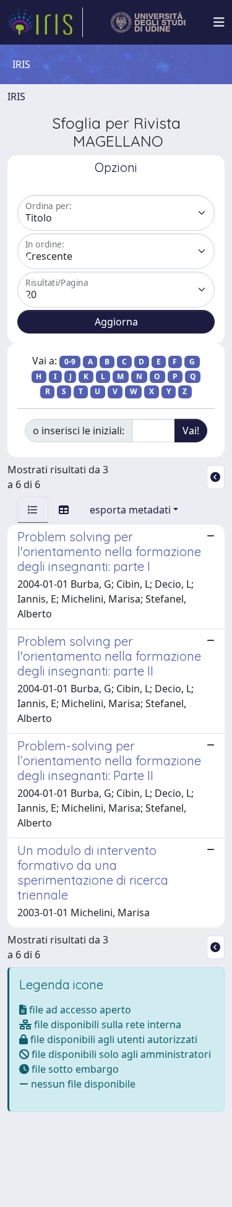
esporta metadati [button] (130, 510)
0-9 (69, 361)
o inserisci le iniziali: (78, 430)
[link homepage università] (148, 22)
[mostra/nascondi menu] (219, 22)
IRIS (16, 96)
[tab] (32, 510)
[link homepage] (45, 22)
